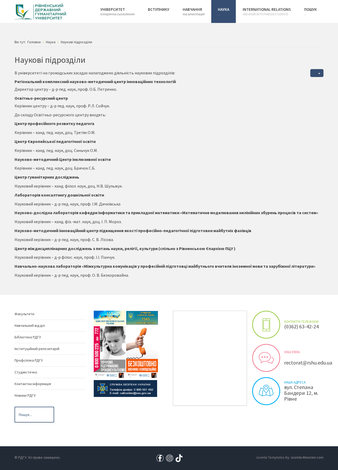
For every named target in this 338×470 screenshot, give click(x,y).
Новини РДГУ (25, 395)
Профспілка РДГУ (29, 360)
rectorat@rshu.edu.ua (308, 362)
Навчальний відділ (30, 325)
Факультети (24, 313)
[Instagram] (169, 457)
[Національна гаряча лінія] (142, 352)
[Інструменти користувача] (316, 73)
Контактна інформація (33, 383)
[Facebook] (160, 457)
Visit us (266, 391)
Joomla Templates (270, 457)
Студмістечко (26, 372)
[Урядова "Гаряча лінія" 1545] (142, 317)
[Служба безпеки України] (125, 388)
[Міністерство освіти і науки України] (109, 317)
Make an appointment (266, 325)
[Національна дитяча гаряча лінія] (109, 352)
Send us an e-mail (266, 358)
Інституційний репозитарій (37, 348)
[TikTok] (179, 457)
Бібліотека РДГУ (28, 337)
